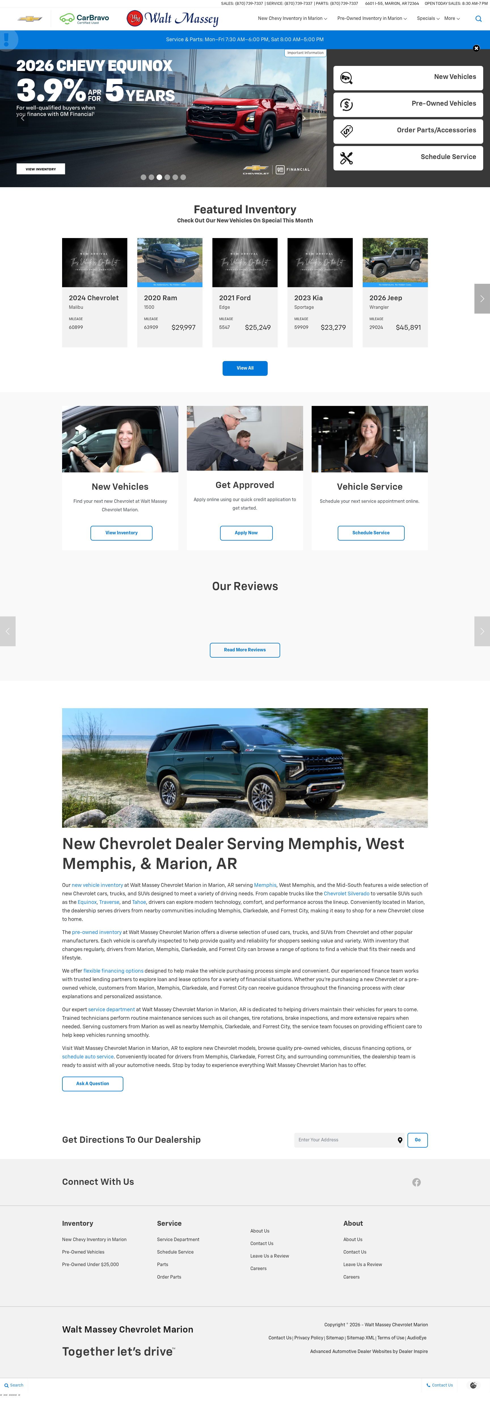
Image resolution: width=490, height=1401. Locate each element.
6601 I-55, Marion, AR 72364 (392, 4)
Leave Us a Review (269, 1256)
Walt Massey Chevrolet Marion (396, 1325)
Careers (258, 1269)
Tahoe (139, 902)
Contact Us (261, 1244)
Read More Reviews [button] (245, 650)
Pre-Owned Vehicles (83, 1252)
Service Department (178, 1240)
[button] (478, 18)
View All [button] (245, 368)
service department (111, 1009)
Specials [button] (426, 19)
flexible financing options (113, 971)
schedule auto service (88, 1057)
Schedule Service (175, 1252)
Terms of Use (390, 1338)
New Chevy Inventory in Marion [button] (290, 19)
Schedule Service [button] (371, 533)
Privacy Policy (308, 1338)
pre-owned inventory (97, 932)
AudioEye (416, 1338)
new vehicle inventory (97, 885)
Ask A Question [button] (92, 1084)
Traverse (109, 902)
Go (418, 1140)
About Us (259, 1231)
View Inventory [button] (121, 533)
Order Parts (169, 1277)
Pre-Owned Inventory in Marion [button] (369, 19)
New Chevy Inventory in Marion (94, 1240)
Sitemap (335, 1338)
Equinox (87, 902)
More (450, 19)
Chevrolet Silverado (346, 894)
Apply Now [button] (246, 533)
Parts (162, 1265)
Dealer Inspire (413, 1352)
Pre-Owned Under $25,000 (90, 1265)
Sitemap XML (361, 1338)
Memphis (265, 885)
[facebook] (416, 1182)
